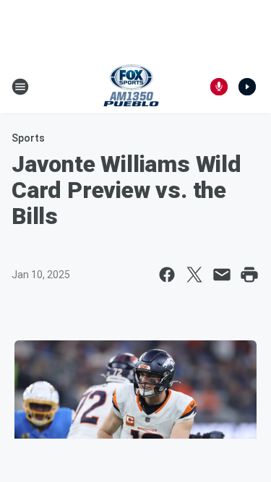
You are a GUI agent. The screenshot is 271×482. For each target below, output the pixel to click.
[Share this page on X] (194, 274)
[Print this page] (249, 274)
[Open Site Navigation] (20, 86)
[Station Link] (131, 87)
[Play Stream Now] (247, 86)
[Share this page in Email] (222, 274)
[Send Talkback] (219, 86)
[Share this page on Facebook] (167, 274)
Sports (28, 138)
